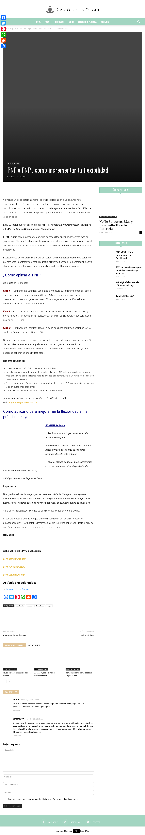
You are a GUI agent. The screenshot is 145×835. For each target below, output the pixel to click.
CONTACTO (105, 21)
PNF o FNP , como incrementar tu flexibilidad (124, 255)
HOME (38, 21)
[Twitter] (3, 23)
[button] (138, 22)
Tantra (71, 21)
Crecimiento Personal (87, 21)
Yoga (47, 21)
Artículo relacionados (14, 645)
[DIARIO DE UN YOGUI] (72, 9)
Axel (12, 177)
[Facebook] (3, 17)
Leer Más (84, 831)
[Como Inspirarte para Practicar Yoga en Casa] (80, 660)
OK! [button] (76, 831)
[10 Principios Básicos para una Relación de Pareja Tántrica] (106, 271)
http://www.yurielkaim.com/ (22, 402)
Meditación (59, 21)
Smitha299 (18, 718)
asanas (30, 606)
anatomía (20, 606)
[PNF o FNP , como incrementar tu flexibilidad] (106, 255)
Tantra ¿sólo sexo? (125, 296)
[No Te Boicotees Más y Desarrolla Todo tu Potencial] (120, 207)
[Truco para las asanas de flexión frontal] (17, 660)
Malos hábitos (87, 635)
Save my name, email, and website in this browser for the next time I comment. (43, 799)
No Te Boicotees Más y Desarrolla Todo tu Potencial (116, 225)
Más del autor (34, 645)
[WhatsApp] (3, 34)
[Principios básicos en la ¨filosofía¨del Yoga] (106, 286)
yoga (49, 606)
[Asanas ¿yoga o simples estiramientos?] (48, 660)
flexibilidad (40, 606)
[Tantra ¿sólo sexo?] (106, 299)
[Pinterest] (3, 29)
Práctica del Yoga (24, 28)
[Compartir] (3, 46)
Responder (17, 710)
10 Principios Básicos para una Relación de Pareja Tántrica (128, 270)
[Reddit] (3, 40)
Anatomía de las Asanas (14, 635)
